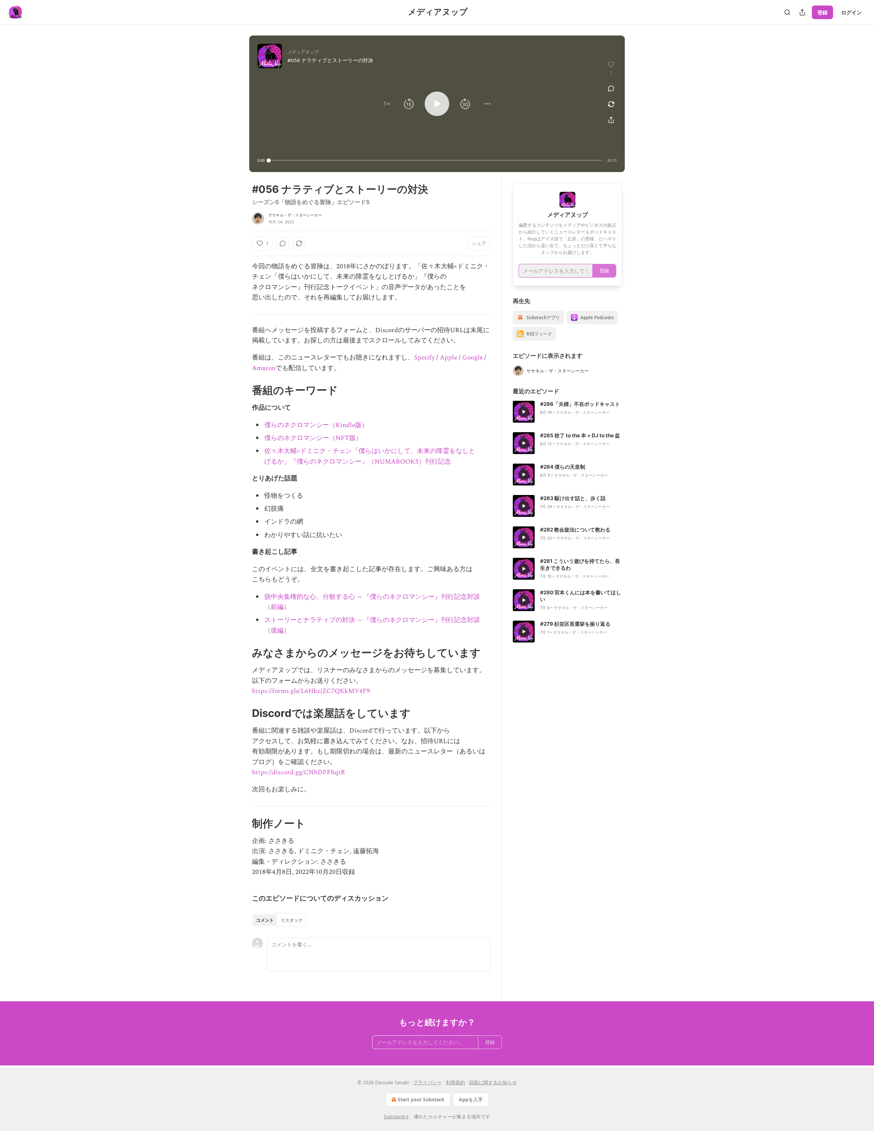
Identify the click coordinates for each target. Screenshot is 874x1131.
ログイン (851, 12)
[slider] (435, 160)
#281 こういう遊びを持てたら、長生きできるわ (580, 564)
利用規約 (455, 1082)
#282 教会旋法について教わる (575, 529)
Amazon (264, 368)
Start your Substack (421, 1099)
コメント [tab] (265, 920)
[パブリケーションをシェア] (802, 12)
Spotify (424, 358)
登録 (822, 12)
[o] (523, 411)
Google (472, 358)
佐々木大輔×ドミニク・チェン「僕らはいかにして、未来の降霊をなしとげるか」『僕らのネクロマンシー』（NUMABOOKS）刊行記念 (369, 456)
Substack (394, 1116)
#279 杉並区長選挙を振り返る (575, 624)
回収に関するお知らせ (493, 1082)
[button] (387, 104)
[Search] (787, 12)
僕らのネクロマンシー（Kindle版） (316, 425)
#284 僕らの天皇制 (562, 467)
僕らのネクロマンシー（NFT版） (313, 438)
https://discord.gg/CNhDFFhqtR (298, 772)
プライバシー (427, 1082)
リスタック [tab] (292, 920)
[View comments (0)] (611, 88)
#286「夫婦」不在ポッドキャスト (580, 404)
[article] (567, 411)
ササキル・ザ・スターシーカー (295, 215)
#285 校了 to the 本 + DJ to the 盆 (580, 435)
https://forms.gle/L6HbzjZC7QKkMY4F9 (311, 691)
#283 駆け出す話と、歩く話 (573, 498)
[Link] (242, 390)
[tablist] (279, 920)
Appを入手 (471, 1099)
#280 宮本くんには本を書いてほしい (580, 596)
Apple (448, 358)
